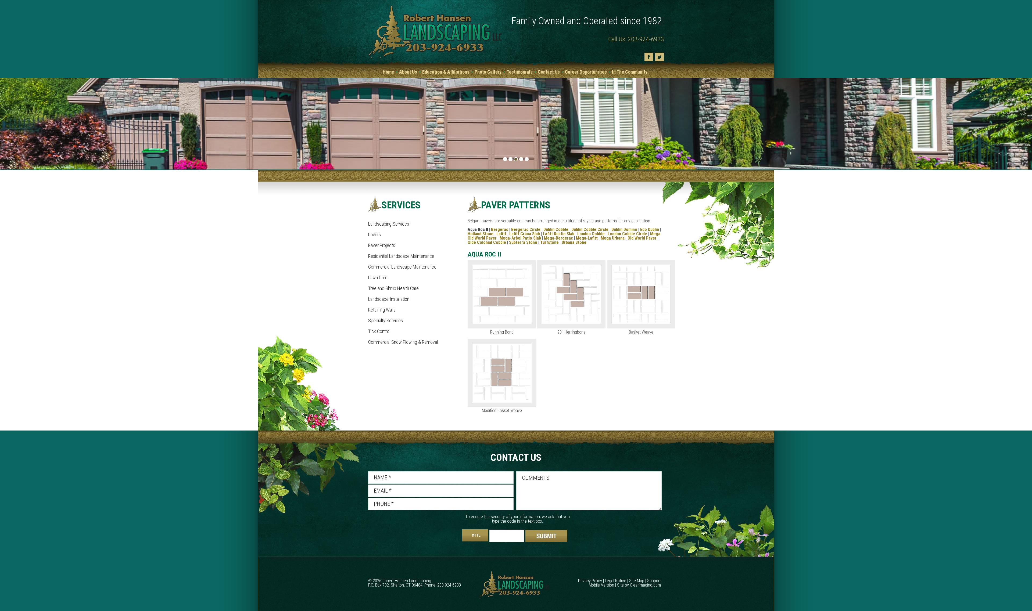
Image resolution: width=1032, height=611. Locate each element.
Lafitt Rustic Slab (558, 233)
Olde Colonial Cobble (487, 242)
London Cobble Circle (627, 233)
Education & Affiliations (446, 72)
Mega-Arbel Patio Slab (520, 238)
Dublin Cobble (555, 229)
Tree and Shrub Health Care (393, 288)
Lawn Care (378, 277)
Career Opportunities (586, 72)
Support (654, 580)
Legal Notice (615, 580)
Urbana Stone (574, 242)
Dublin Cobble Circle (589, 229)
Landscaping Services (388, 224)
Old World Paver (642, 238)
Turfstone (549, 242)
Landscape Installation (388, 299)
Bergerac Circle (525, 229)
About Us (408, 72)
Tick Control (379, 331)
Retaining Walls (382, 310)
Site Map (636, 580)
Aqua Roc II (478, 229)
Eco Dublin (649, 229)
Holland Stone (480, 233)
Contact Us (549, 72)
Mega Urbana (613, 238)
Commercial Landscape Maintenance (402, 267)
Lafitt (501, 233)
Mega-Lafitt (587, 238)
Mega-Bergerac (558, 238)
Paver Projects (381, 245)
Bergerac (499, 229)
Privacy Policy (590, 580)
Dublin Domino (624, 229)
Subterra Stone (523, 242)
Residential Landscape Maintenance (401, 256)
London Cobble (591, 233)
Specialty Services (385, 320)
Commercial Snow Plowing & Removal (403, 342)
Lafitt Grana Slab (524, 233)
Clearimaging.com (645, 585)
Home (388, 72)
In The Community (629, 72)
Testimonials (520, 72)
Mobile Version (601, 585)
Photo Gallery (488, 72)
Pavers (374, 234)
